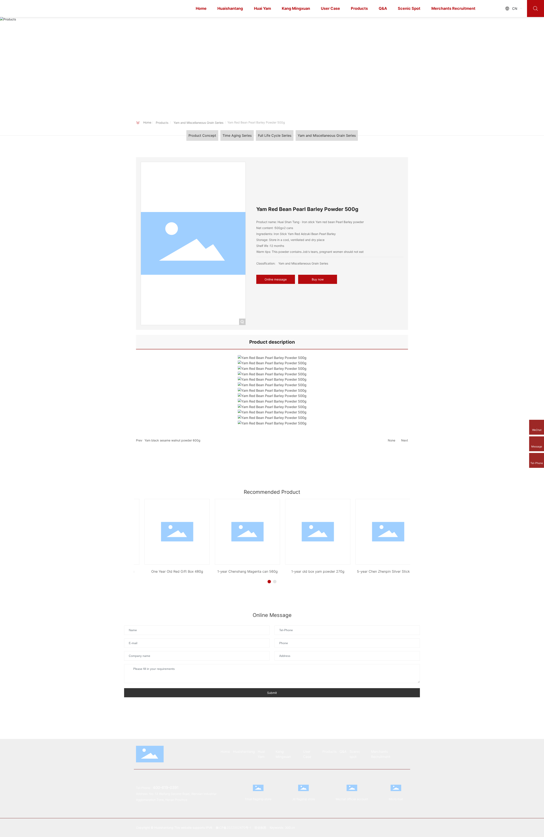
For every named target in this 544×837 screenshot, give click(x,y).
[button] (269, 581)
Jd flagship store (303, 799)
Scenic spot (409, 8)
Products (359, 8)
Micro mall (396, 799)
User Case (330, 8)
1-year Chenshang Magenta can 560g (237, 571)
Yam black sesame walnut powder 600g (172, 440)
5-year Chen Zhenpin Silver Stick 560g (377, 571)
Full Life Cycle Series (274, 135)
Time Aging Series (237, 135)
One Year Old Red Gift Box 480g (167, 571)
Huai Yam (262, 8)
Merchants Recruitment (453, 8)
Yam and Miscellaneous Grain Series (198, 122)
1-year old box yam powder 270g (307, 571)
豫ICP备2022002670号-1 (233, 827)
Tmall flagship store (258, 799)
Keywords (277, 827)
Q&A (383, 8)
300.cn (290, 827)
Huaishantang (230, 8)
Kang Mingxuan (296, 8)
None (391, 440)
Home (201, 8)
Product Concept (202, 135)
